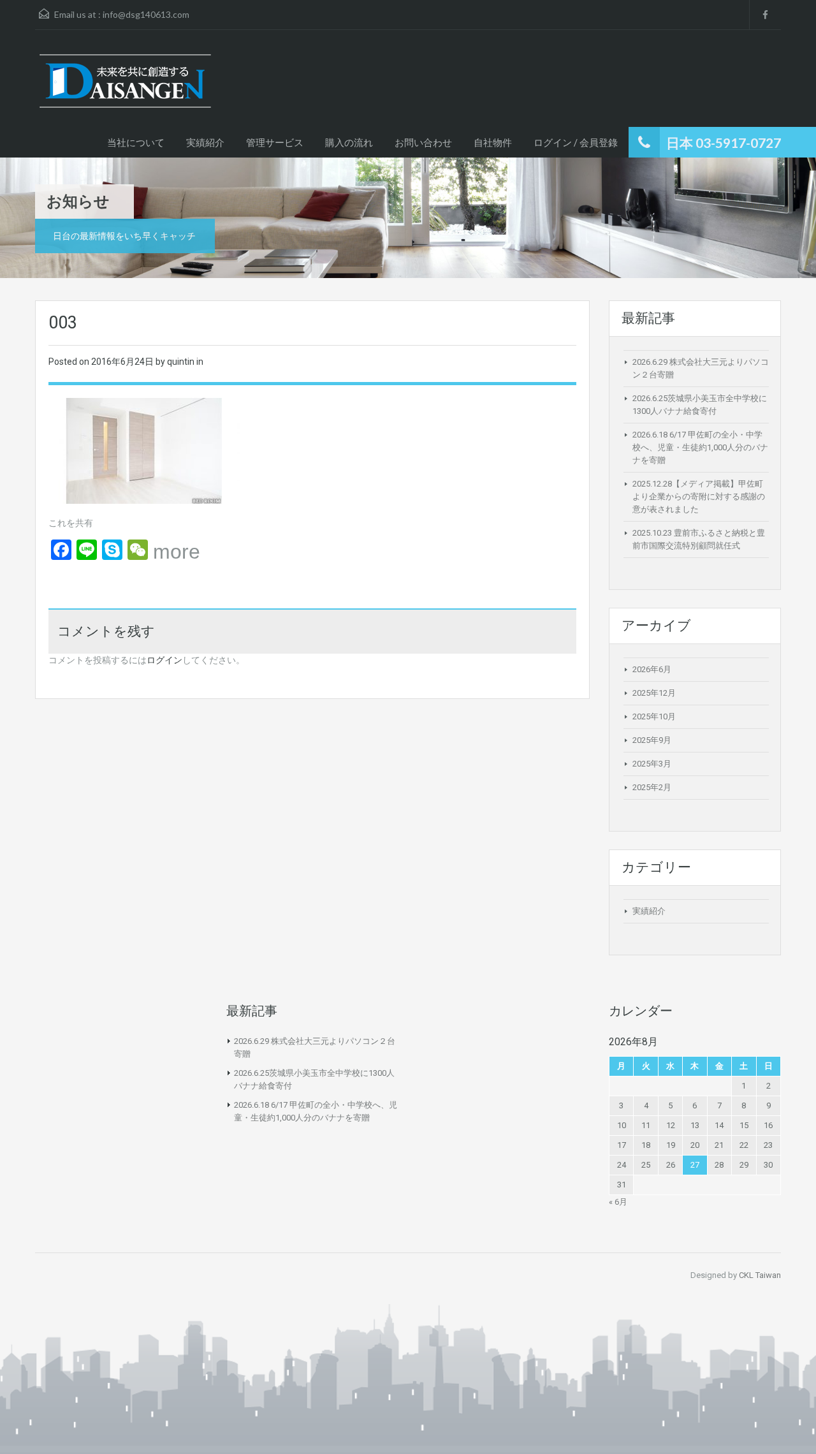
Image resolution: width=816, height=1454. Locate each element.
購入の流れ (349, 142)
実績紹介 (205, 142)
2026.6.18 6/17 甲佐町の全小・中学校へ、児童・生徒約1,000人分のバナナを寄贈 (700, 447)
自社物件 (493, 142)
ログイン (164, 660)
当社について (135, 142)
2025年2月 (651, 787)
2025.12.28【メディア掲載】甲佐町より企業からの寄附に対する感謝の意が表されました (698, 496)
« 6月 (618, 1202)
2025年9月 (651, 740)
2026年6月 (651, 669)
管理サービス (274, 142)
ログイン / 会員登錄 (576, 142)
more (176, 551)
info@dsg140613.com (146, 14)
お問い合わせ (423, 142)
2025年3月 (651, 763)
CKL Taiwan (760, 1275)
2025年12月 (654, 693)
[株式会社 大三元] (125, 87)
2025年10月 (654, 716)
